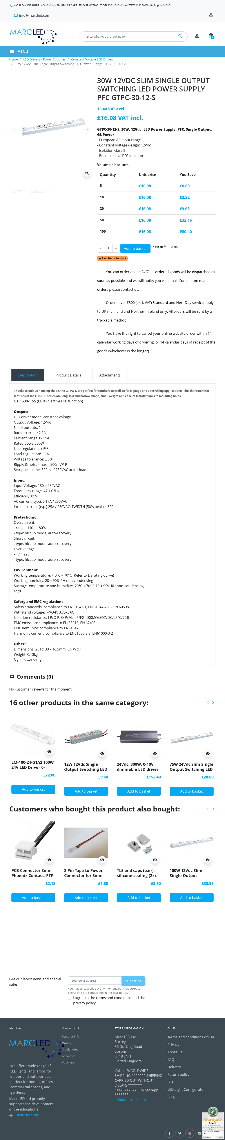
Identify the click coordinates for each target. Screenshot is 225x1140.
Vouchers (68, 1062)
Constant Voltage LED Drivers (92, 59)
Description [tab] (28, 375)
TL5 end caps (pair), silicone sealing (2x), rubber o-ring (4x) (137, 875)
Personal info (70, 1036)
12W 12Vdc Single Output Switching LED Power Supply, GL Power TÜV (85, 772)
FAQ (170, 1059)
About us (174, 1052)
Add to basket (135, 248)
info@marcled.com (130, 1099)
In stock (157, 247)
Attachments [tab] (110, 375)
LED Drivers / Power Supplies (44, 59)
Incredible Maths (28, 1115)
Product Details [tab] (68, 375)
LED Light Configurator (186, 1089)
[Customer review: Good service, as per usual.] (213, 1122)
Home (13, 59)
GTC (170, 1082)
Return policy (178, 1074)
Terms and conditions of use (190, 1037)
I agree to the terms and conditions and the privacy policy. (109, 1000)
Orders (66, 1043)
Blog (171, 1096)
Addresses (68, 1056)
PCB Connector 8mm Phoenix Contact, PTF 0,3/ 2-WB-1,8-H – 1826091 (32, 878)
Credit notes (70, 1049)
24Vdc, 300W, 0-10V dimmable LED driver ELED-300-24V (137, 769)
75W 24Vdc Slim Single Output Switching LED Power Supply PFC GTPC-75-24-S (191, 772)
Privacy (173, 1044)
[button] (211, 36)
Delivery (174, 1067)
